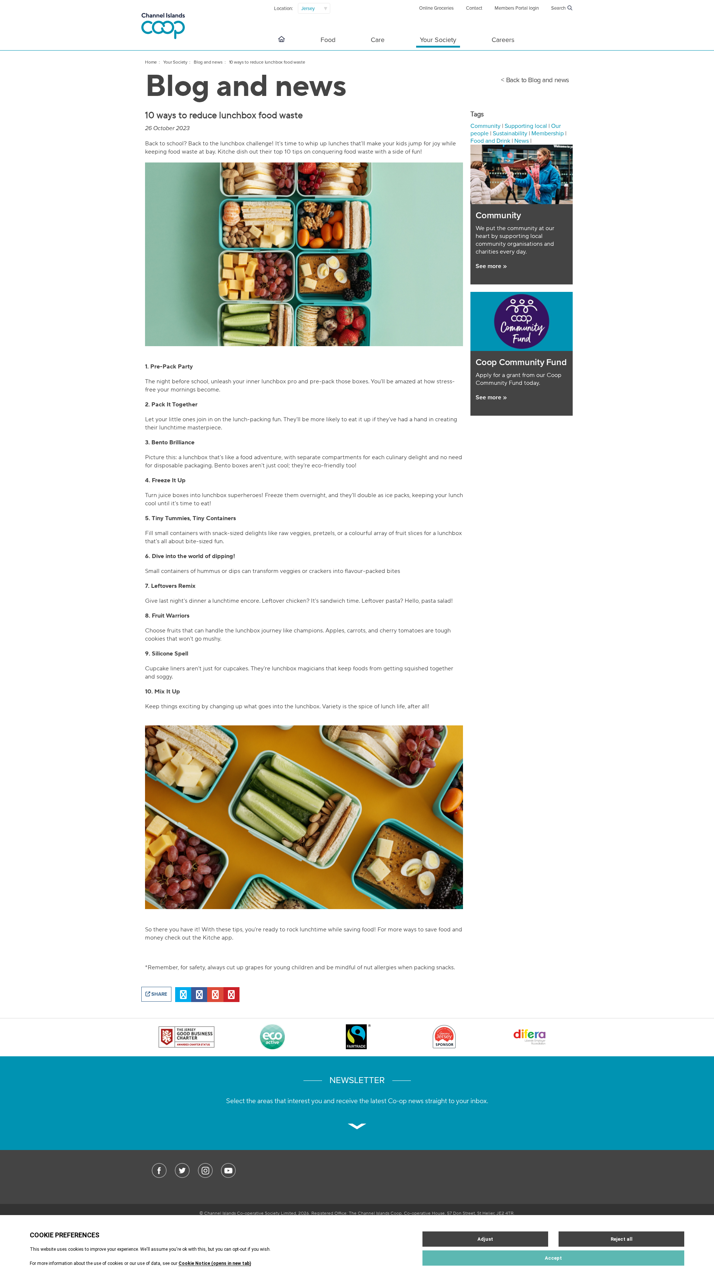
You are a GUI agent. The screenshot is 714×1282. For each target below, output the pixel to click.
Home (151, 62)
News (521, 141)
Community (485, 126)
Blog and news (208, 62)
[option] (186, 1037)
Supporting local (526, 126)
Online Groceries (436, 8)
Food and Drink (490, 141)
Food (328, 40)
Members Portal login (517, 8)
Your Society (438, 40)
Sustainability (510, 133)
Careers (503, 40)
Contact (474, 8)
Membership (547, 133)
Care (378, 40)
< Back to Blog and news (535, 80)
